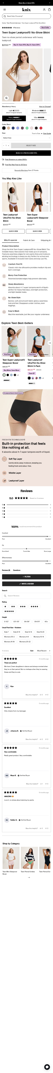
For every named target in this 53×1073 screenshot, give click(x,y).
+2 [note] (18, 375)
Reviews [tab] (6, 570)
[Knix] (26, 9)
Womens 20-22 (24, 642)
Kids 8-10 (16, 632)
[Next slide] (47, 202)
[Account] (44, 9)
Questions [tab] (16, 570)
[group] (22, 74)
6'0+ (46, 622)
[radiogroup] (26, 128)
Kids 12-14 (28, 632)
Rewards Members (21, 170)
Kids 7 (6, 632)
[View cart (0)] (49, 9)
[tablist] (26, 240)
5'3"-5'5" (16, 622)
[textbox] (26, 596)
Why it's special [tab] (10, 240)
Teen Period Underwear (14, 23)
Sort (32, 651)
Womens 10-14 (39, 637)
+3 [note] (43, 378)
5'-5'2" (6, 622)
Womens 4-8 (24, 637)
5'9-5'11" (37, 622)
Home (4, 23)
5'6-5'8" (27, 622)
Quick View (13, 231)
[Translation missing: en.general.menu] (4, 9)
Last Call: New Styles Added (26, 3)
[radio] (4, 128)
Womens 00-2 (9, 637)
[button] (11, 28)
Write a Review (31, 584)
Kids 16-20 (40, 632)
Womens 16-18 (9, 642)
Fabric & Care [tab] (29, 240)
